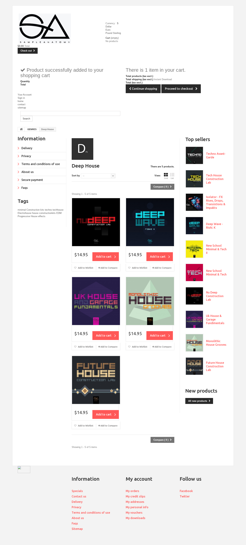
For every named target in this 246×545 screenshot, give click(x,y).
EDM (59, 213)
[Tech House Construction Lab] (194, 179)
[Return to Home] (21, 129)
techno (49, 209)
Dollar (108, 26)
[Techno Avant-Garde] (194, 155)
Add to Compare (108, 268)
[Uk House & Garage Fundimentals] (96, 301)
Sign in (21, 98)
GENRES (32, 129)
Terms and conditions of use (40, 164)
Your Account (25, 94)
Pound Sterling (113, 33)
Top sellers (197, 139)
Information (31, 138)
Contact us (79, 496)
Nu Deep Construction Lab (214, 296)
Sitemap (77, 528)
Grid (166, 178)
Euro (108, 29)
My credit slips (135, 496)
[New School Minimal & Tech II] (194, 249)
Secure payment (32, 179)
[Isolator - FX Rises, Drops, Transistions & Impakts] (194, 202)
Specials (77, 491)
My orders (132, 491)
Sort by (76, 175)
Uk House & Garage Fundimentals (215, 319)
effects (41, 216)
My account (139, 479)
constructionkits (47, 213)
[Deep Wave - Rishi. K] (150, 222)
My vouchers (134, 512)
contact (21, 104)
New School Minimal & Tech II (216, 249)
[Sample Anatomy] (62, 29)
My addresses (135, 501)
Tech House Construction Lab (214, 179)
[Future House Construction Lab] (96, 380)
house (35, 213)
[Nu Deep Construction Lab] (96, 222)
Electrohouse (25, 213)
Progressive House (28, 216)
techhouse (58, 209)
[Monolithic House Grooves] (150, 301)
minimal (22, 209)
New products (201, 390)
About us (27, 171)
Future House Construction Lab (215, 366)
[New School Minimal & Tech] (194, 272)
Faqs (24, 187)
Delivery (26, 148)
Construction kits (35, 209)
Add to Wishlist (85, 268)
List (172, 178)
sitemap (22, 107)
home (20, 101)
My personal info (137, 507)
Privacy (26, 156)
